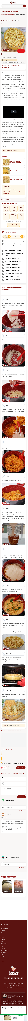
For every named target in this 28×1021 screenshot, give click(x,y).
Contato (11, 983)
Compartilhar (21, 767)
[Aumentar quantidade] (21, 236)
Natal (2, 954)
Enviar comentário (21, 796)
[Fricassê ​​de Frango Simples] (6, 179)
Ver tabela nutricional (13, 224)
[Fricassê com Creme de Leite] (6, 170)
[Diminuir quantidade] (9, 236)
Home (2, 14)
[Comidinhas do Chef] (13, 2)
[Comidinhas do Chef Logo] (13, 970)
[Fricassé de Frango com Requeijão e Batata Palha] (6, 162)
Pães (2, 941)
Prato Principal (4, 943)
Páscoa (2, 961)
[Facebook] (8, 978)
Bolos (2, 932)
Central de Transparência (13, 985)
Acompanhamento (5, 928)
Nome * (3, 777)
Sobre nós (6, 983)
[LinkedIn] (18, 978)
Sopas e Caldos (4, 950)
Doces (2, 937)
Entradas (3, 930)
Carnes (2, 934)
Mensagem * (4, 787)
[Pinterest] (12, 978)
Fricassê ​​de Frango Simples (16, 179)
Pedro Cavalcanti (6, 20)
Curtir (5, 767)
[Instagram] (5, 978)
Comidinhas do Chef (9, 987)
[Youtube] (15, 978)
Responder (22, 810)
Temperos (3, 948)
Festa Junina (3, 958)
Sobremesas (3, 952)
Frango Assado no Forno (9, 189)
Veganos (3, 946)
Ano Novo (3, 956)
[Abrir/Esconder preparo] (2, 292)
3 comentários (6, 54)
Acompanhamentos (9, 14)
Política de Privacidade (18, 983)
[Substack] (21, 978)
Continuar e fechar (13, 1014)
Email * (3, 782)
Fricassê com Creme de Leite (16, 171)
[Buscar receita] (24, 6)
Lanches (3, 939)
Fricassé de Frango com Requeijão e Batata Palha (16, 162)
